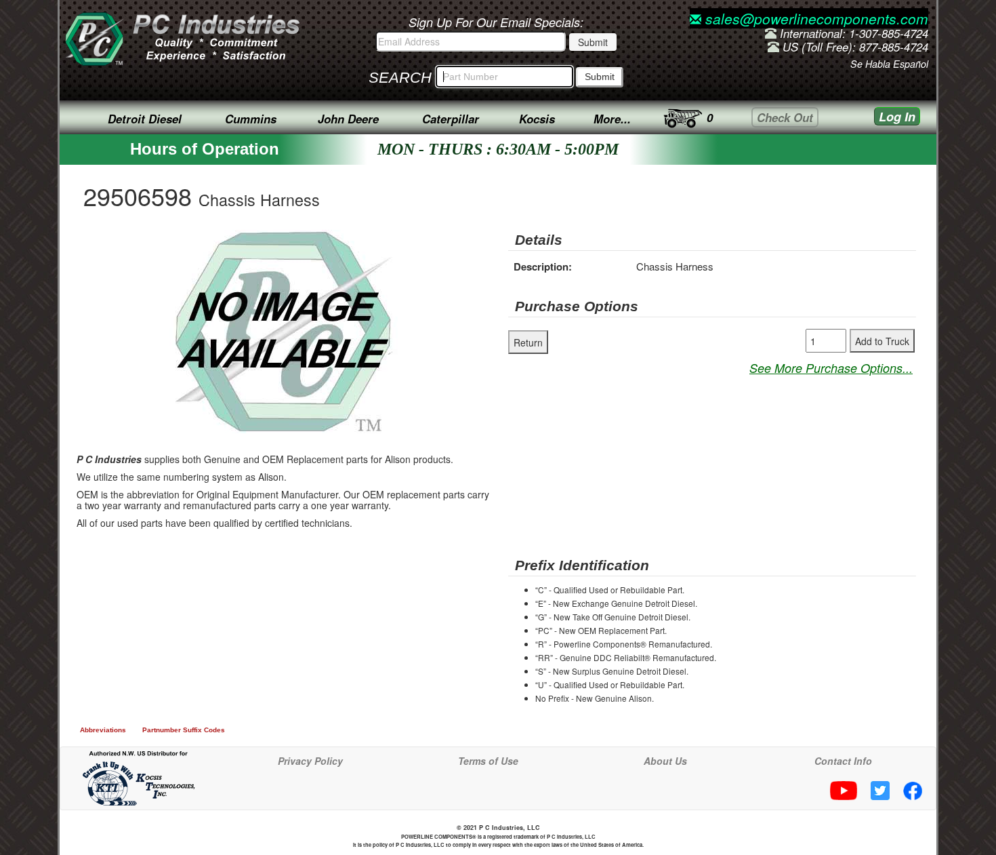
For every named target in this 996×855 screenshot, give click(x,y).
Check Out (785, 117)
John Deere (348, 119)
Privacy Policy (310, 761)
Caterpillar (450, 119)
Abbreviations (103, 730)
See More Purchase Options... (831, 367)
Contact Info (843, 761)
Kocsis (537, 119)
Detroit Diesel (145, 119)
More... (612, 119)
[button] (407, 242)
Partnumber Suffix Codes (183, 730)
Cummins (250, 119)
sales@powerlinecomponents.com (814, 18)
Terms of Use (488, 761)
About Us (665, 761)
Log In (897, 116)
